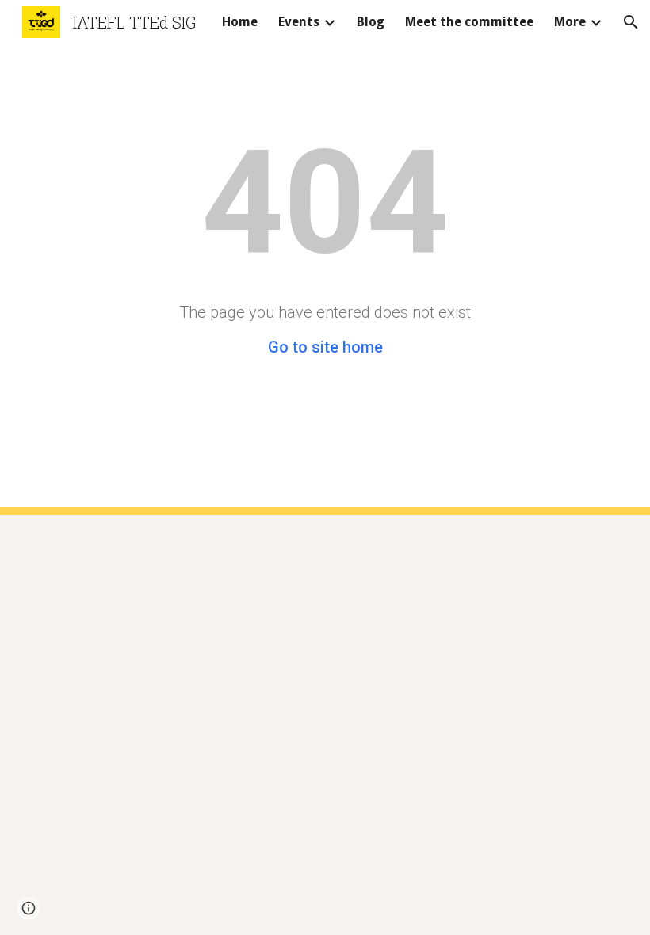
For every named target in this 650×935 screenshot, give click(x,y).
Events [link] (298, 21)
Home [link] (240, 21)
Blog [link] (370, 21)
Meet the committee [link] (469, 21)
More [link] (570, 21)
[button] (631, 22)
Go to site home (325, 347)
